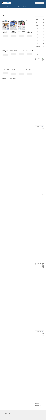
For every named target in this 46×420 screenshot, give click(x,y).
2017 (37, 29)
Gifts (14, 6)
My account (31, 2)
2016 (37, 28)
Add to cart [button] (5, 35)
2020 (37, 34)
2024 (37, 40)
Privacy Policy (37, 403)
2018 (37, 31)
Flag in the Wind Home (21, 2)
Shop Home (26, 2)
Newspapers (4, 6)
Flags (11, 6)
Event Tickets (19, 6)
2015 (37, 26)
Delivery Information (38, 401)
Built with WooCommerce (6, 414)
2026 (36, 17)
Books (8, 6)
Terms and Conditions (38, 405)
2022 (37, 37)
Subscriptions (25, 6)
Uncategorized (38, 46)
